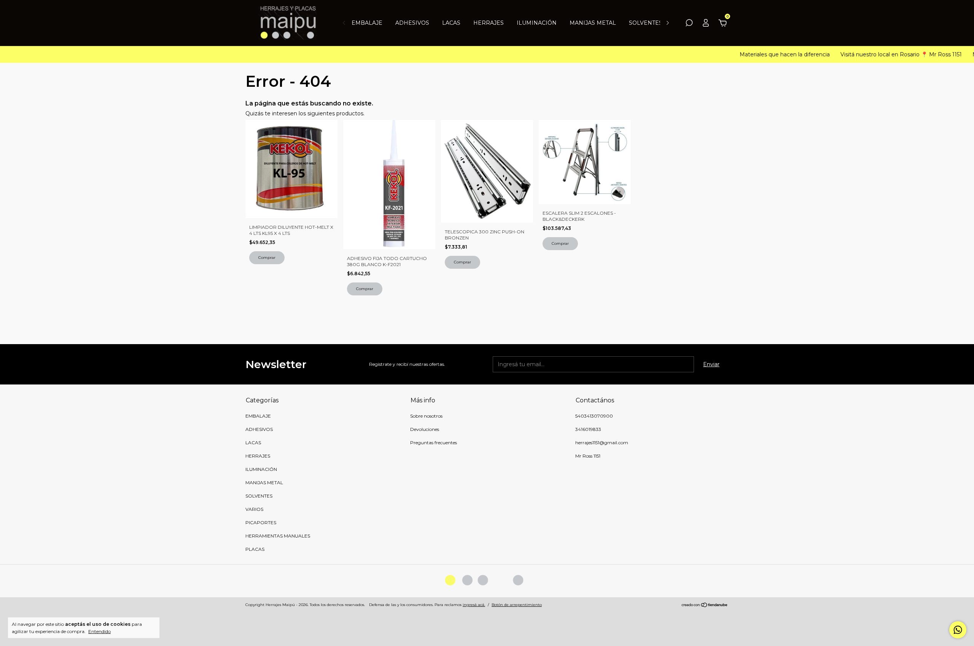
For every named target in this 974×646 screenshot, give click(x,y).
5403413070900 (594, 416)
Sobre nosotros (426, 416)
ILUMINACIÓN (537, 22)
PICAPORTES (260, 522)
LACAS (451, 22)
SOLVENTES (645, 22)
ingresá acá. (474, 604)
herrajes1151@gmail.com (601, 442)
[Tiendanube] (705, 605)
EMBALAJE (367, 22)
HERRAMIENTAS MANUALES (277, 536)
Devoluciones (424, 429)
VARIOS (254, 509)
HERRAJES (488, 22)
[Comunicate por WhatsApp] (957, 629)
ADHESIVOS (412, 22)
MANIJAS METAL (593, 22)
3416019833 (588, 429)
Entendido (99, 631)
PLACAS (254, 549)
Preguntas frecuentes (433, 442)
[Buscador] (689, 24)
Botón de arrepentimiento (517, 604)
